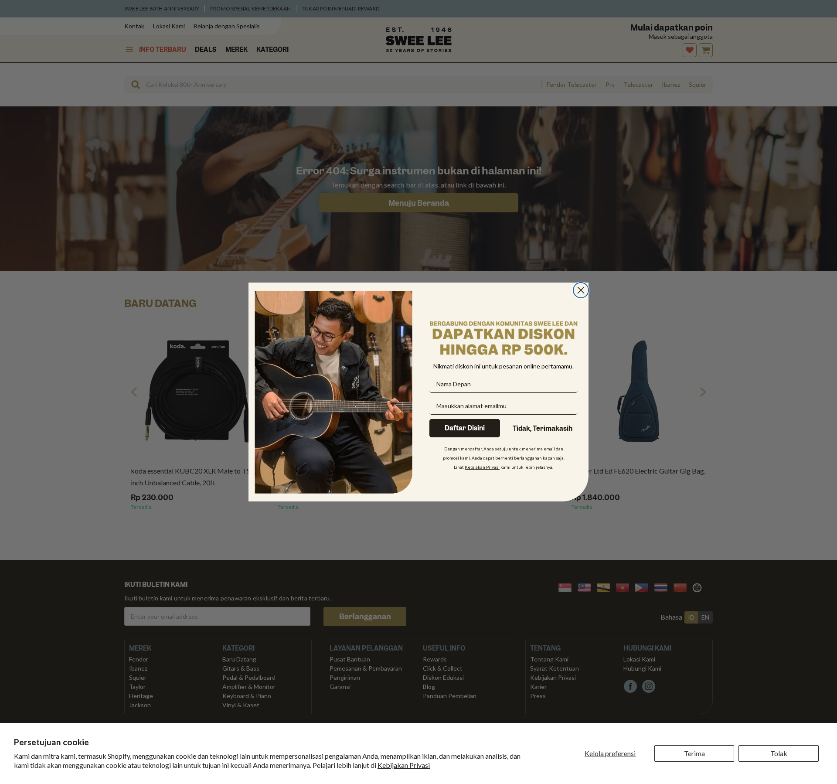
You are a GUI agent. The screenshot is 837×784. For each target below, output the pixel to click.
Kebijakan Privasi (404, 765)
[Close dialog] (581, 290)
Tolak (778, 753)
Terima (694, 753)
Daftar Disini (465, 428)
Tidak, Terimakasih (542, 428)
